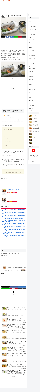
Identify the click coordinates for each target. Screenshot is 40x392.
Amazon (11, 192)
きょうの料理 (3, 273)
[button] (24, 37)
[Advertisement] (20, 7)
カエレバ (10, 199)
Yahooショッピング (14, 192)
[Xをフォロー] (13, 292)
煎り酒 (5, 138)
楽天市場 (8, 192)
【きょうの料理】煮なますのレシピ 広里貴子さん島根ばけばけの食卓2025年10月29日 (13, 218)
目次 (12, 78)
